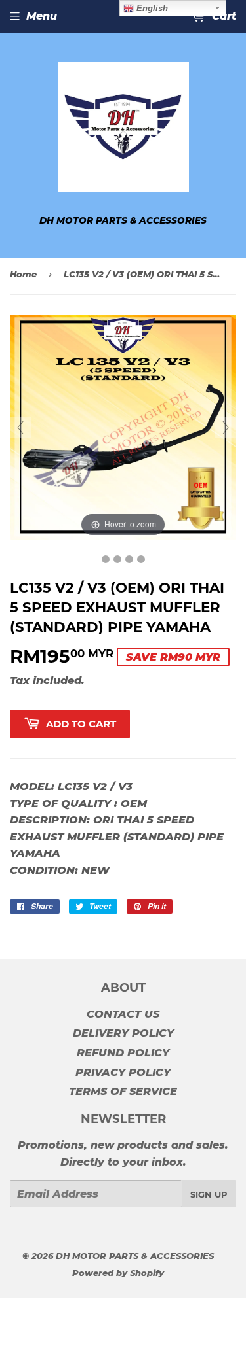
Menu (41, 16)
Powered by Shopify (118, 1273)
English (151, 8)
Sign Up (209, 1194)
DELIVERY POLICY (123, 1033)
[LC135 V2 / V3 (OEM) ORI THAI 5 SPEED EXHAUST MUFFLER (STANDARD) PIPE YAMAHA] (106, 559)
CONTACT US (123, 1014)
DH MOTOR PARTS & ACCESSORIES (135, 1256)
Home (23, 274)
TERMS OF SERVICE (123, 1091)
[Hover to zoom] (123, 427)
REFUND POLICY (123, 1052)
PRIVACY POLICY (123, 1072)
